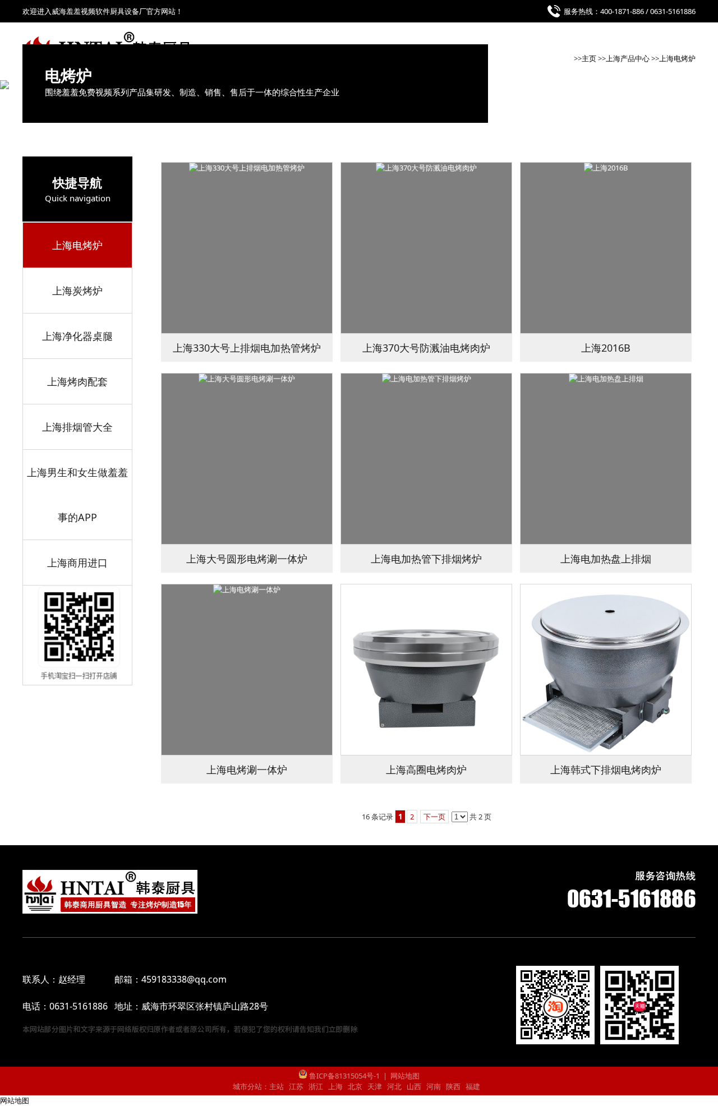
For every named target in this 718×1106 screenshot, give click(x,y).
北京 (355, 1086)
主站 (276, 1086)
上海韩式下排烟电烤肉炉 (605, 769)
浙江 (316, 1086)
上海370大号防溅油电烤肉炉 (426, 347)
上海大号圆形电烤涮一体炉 (246, 558)
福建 (473, 1086)
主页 (589, 58)
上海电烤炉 (677, 58)
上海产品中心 (628, 58)
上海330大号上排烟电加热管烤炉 (247, 347)
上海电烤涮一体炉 (246, 769)
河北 (394, 1086)
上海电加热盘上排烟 (605, 558)
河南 (433, 1086)
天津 (374, 1086)
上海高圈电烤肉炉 (426, 769)
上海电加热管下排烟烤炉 (426, 558)
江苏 (296, 1086)
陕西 (453, 1086)
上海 (335, 1086)
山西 (414, 1086)
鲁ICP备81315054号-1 (343, 1076)
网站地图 (405, 1076)
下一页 (434, 817)
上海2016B (605, 347)
